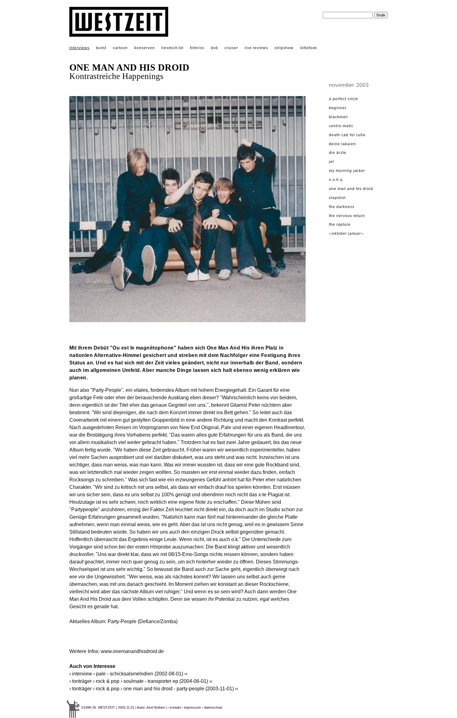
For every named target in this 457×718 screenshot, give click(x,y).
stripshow (284, 48)
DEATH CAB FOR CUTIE (347, 135)
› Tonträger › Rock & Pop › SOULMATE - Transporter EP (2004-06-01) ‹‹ (140, 681)
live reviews (256, 48)
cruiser (231, 48)
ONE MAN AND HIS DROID (351, 189)
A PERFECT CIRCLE (343, 99)
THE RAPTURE (340, 224)
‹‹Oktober (338, 233)
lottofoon (308, 48)
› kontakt (174, 707)
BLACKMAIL (338, 117)
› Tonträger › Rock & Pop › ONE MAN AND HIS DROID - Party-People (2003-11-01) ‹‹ (153, 688)
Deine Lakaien (342, 144)
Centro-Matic (341, 126)
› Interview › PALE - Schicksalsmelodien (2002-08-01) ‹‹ (128, 673)
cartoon (120, 48)
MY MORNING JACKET (347, 171)
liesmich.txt (172, 48)
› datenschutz (212, 707)
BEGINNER (338, 108)
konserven (144, 48)
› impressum (191, 707)
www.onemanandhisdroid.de (132, 651)
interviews (79, 48)
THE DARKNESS (341, 207)
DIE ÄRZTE (337, 153)
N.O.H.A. (336, 180)
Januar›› (356, 233)
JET (331, 162)
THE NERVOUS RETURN (347, 216)
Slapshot (337, 198)
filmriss (197, 48)
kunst (101, 48)
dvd (214, 48)
